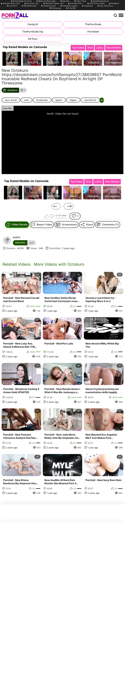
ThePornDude (93, 24)
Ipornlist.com (32, 3)
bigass (73, 100)
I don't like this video (51, 216)
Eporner (66, 1)
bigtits (59, 100)
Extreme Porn (76, 3)
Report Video (44, 224)
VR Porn (32, 38)
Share (89, 224)
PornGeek (93, 31)
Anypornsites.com (11, 3)
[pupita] (7, 240)
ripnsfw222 (90, 100)
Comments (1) (110, 224)
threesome (42, 100)
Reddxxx (115, 3)
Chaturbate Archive (22, 1)
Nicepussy (56, 8)
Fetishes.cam (49, 6)
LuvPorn (13, 6)
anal (26, 100)
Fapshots (88, 6)
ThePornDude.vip (32, 31)
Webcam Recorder (47, 1)
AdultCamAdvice (101, 1)
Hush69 (71, 8)
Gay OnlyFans (106, 6)
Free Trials (81, 1)
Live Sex (7, 108)
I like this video (46, 216)
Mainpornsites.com (54, 3)
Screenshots (69, 224)
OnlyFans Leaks (96, 3)
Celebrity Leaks (69, 6)
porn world (11, 100)
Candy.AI (32, 24)
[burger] (121, 15)
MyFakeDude (30, 6)
